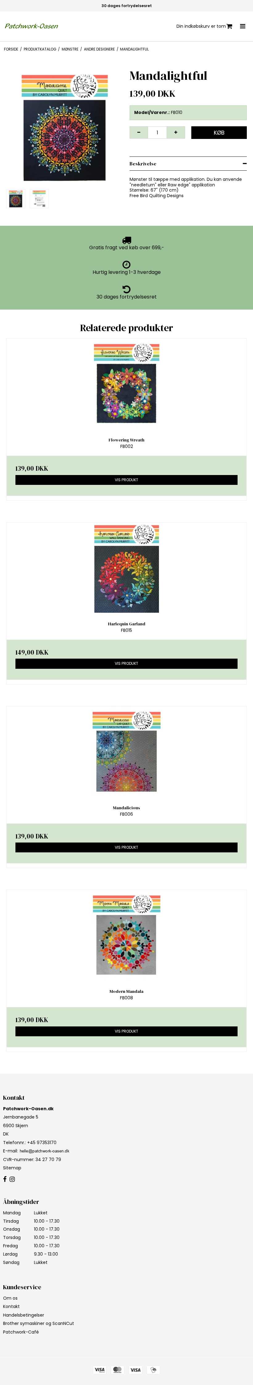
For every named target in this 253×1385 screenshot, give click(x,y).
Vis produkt (126, 479)
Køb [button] (219, 132)
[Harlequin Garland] (126, 567)
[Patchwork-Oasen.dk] (32, 26)
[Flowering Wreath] (126, 384)
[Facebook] (4, 1179)
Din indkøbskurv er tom (201, 26)
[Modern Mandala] (126, 935)
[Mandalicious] (126, 751)
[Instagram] (12, 1179)
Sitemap (12, 1168)
